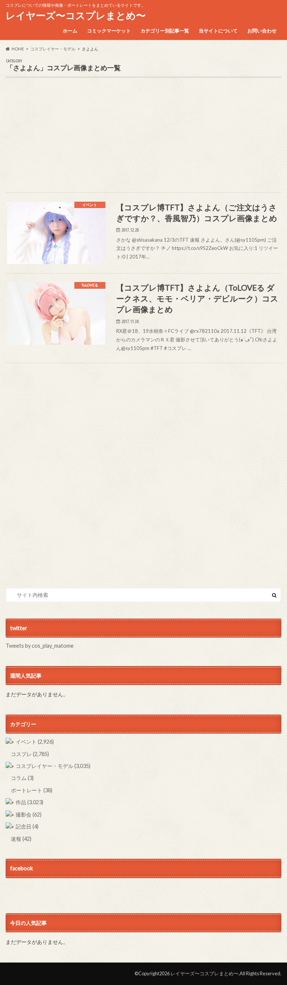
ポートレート (31, 790)
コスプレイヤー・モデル (53, 766)
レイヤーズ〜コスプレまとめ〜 (76, 15)
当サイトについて (218, 31)
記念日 (27, 826)
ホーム (70, 31)
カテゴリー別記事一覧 (165, 31)
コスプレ (30, 754)
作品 (29, 802)
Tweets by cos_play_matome (40, 645)
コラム (22, 778)
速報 (21, 839)
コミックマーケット (109, 31)
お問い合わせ (262, 31)
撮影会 (28, 814)
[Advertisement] (143, 140)
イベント (35, 741)
